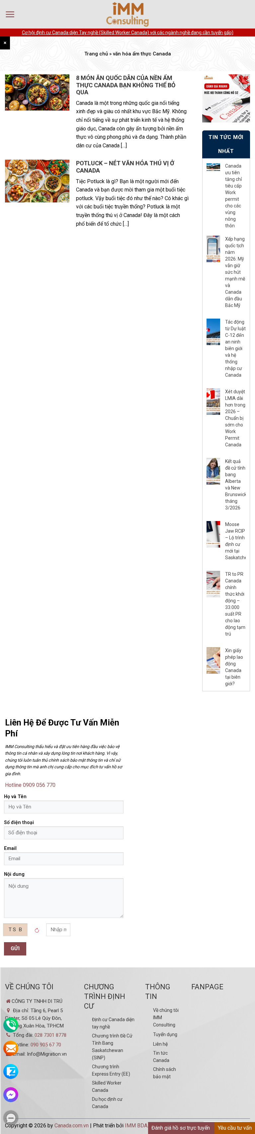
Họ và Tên (15, 796)
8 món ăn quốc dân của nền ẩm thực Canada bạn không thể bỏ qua (125, 85)
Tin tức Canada (161, 1056)
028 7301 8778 (50, 1035)
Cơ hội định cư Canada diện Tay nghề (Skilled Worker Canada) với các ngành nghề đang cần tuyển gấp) (127, 32)
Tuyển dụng (165, 1034)
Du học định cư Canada (107, 1102)
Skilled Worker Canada (107, 1086)
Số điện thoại (19, 822)
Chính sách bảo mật (164, 1073)
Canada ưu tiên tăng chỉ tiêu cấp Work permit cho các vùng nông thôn (233, 195)
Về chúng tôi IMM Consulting (166, 1017)
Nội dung (14, 874)
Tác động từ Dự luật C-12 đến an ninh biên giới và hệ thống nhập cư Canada (235, 348)
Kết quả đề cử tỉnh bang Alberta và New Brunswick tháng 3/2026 (235, 484)
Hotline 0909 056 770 (30, 785)
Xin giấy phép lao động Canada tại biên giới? (234, 667)
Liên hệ (160, 1044)
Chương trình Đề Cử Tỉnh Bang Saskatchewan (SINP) (112, 1046)
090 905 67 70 (46, 1045)
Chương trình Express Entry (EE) (111, 1070)
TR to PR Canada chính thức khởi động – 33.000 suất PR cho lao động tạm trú (235, 604)
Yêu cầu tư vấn (235, 1128)
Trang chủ (96, 54)
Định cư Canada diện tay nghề (113, 1023)
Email (10, 848)
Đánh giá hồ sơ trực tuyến (180, 1128)
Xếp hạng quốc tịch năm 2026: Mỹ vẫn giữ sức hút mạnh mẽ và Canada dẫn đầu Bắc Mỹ (235, 272)
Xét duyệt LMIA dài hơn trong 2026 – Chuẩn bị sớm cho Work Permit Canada (235, 418)
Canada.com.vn (71, 1125)
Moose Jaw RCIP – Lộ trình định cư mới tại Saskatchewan (235, 541)
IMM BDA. (136, 1125)
